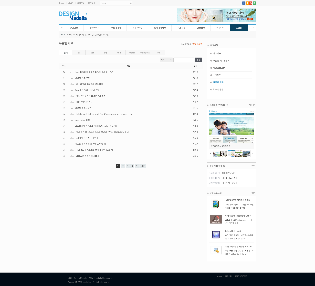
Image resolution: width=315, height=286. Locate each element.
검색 (198, 60)
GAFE (250, 3)
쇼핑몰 (239, 28)
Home (61, 3)
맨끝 (143, 166)
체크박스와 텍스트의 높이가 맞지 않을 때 (94, 150)
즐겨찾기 (91, 3)
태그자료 (217, 53)
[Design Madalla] (73, 15)
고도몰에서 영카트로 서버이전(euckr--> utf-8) (96, 126)
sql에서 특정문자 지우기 (87, 138)
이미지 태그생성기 (229, 183)
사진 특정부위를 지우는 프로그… (238, 246)
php (105, 52)
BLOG (254, 3)
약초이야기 (218, 89)
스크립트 (217, 75)
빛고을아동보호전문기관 (220, 146)
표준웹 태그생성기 (221, 60)
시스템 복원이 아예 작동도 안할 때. (90, 144)
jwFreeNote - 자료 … (234, 231)
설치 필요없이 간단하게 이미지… (238, 200)
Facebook (243, 3)
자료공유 (181, 28)
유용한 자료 (218, 82)
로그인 (70, 3)
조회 (195, 66)
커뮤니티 (220, 28)
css (79, 52)
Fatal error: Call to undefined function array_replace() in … (105, 114)
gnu (119, 52)
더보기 (253, 166)
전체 (65, 52)
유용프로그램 (219, 68)
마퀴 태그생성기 (228, 173)
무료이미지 (116, 28)
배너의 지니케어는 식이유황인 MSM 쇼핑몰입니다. (88, 35)
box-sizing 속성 (82, 120)
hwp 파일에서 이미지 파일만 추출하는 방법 (94, 72)
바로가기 (252, 105)
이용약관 (228, 276)
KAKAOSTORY (247, 3)
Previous (61, 34)
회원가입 (80, 3)
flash (92, 52)
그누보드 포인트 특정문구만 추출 (90, 96)
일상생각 (201, 28)
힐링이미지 (94, 28)
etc (158, 52)
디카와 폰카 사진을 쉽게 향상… (238, 215)
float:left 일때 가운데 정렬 (87, 90)
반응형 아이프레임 (83, 108)
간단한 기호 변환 (82, 78)
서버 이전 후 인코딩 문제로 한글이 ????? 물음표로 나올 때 (102, 132)
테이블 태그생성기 (229, 178)
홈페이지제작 (160, 28)
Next (64, 34)
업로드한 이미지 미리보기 (87, 156)
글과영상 (74, 28)
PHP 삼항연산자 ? (84, 102)
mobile (132, 52)
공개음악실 (137, 28)
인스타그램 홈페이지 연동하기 (89, 84)
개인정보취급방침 (241, 276)
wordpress (145, 52)
